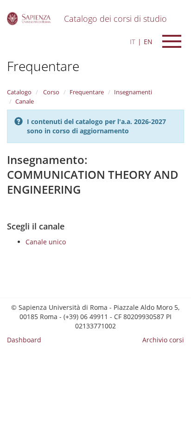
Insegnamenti (133, 92)
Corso (50, 92)
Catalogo (19, 92)
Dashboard (24, 339)
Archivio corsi (163, 339)
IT (132, 41)
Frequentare (43, 66)
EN (148, 41)
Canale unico (45, 241)
